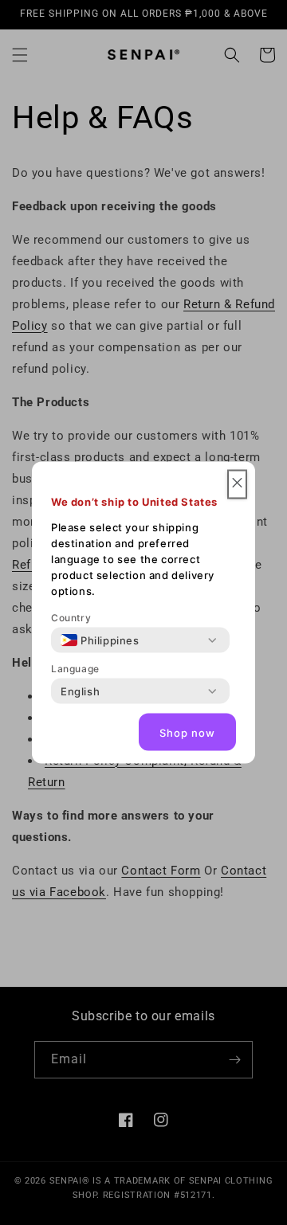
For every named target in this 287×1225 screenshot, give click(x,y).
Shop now (187, 732)
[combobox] (100, 640)
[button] (237, 484)
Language (75, 669)
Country (71, 618)
